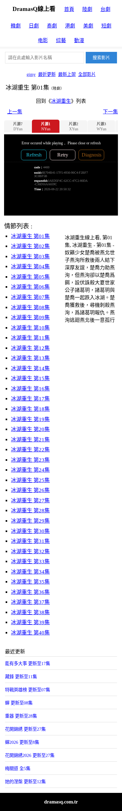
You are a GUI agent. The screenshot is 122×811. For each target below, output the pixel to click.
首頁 (69, 9)
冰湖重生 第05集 (30, 277)
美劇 (88, 25)
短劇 (106, 25)
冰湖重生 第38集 (30, 612)
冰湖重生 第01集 (30, 236)
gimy (31, 74)
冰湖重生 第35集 (30, 582)
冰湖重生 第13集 (30, 358)
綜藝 (61, 40)
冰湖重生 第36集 (30, 592)
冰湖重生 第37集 (30, 602)
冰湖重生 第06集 (30, 287)
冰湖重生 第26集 (30, 490)
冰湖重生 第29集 (30, 521)
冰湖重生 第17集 (30, 399)
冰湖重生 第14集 (30, 368)
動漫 (79, 40)
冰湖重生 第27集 (30, 501)
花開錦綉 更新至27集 (25, 729)
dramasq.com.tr (61, 801)
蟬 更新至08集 (19, 702)
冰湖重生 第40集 (30, 633)
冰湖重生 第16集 (30, 389)
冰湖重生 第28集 (30, 511)
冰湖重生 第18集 (30, 409)
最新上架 (67, 74)
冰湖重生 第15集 (30, 378)
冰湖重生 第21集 (30, 440)
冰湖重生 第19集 (30, 419)
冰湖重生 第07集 (30, 297)
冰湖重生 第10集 (30, 328)
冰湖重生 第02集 (30, 246)
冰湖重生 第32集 (30, 552)
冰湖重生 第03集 (30, 257)
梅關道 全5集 (17, 768)
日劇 (34, 25)
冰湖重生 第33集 (30, 562)
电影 (43, 40)
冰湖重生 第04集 (30, 267)
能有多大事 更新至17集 (27, 663)
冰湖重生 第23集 (30, 460)
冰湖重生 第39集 (30, 622)
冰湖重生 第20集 (30, 429)
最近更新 (47, 74)
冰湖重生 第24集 (30, 470)
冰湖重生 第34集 (30, 572)
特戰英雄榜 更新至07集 (27, 689)
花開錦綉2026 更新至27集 (29, 755)
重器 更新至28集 (21, 716)
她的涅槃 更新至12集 (25, 781)
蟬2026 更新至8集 (22, 742)
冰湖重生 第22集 (30, 450)
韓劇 (16, 25)
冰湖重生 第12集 (30, 348)
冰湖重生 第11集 (30, 338)
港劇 (70, 25)
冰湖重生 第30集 (30, 531)
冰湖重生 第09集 (30, 318)
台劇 (105, 9)
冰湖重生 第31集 (30, 541)
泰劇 (52, 25)
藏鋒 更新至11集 (21, 676)
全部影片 (87, 74)
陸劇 (87, 9)
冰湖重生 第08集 (30, 308)
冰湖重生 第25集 (30, 480)
